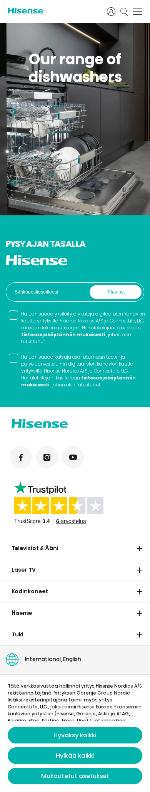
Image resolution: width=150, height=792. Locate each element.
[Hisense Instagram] (47, 457)
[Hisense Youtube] (73, 457)
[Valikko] (137, 11)
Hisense (22, 613)
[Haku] (124, 11)
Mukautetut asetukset (75, 776)
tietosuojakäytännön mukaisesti (63, 334)
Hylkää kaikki (75, 755)
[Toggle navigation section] (139, 548)
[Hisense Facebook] (21, 457)
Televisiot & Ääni (35, 548)
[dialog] (75, 733)
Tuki (17, 634)
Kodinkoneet (30, 591)
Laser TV (24, 570)
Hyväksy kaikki (75, 735)
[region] (75, 119)
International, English (53, 659)
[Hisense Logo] (52, 10)
